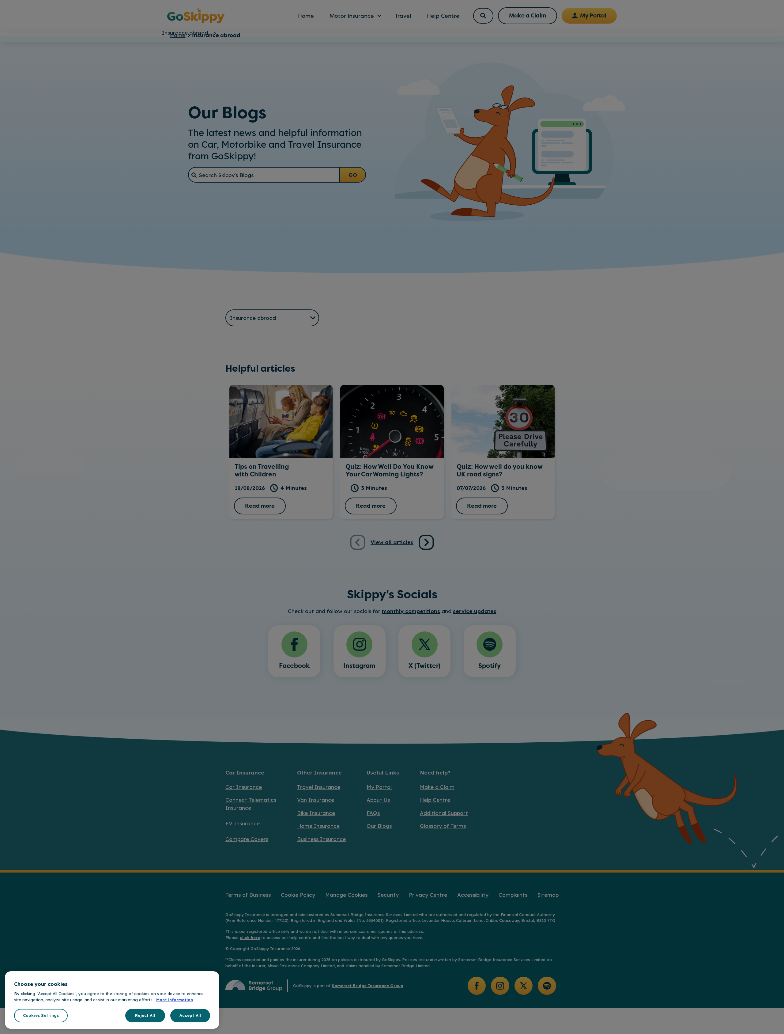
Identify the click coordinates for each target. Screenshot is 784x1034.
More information (174, 999)
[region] (112, 1000)
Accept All (190, 1015)
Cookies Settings (41, 1015)
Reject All (145, 1015)
